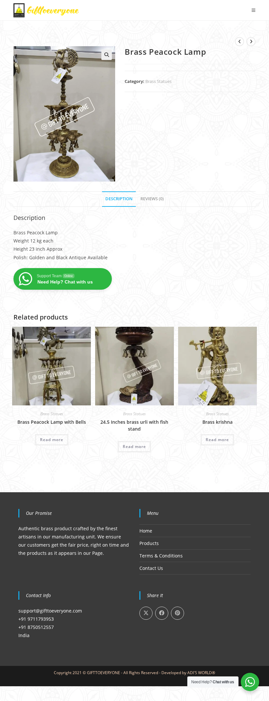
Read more (51, 439)
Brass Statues (158, 81)
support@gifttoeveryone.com (50, 611)
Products (149, 543)
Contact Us (151, 568)
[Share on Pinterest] (177, 613)
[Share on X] (146, 613)
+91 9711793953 (36, 619)
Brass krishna (217, 422)
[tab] (119, 199)
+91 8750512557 (36, 627)
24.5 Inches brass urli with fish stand (134, 425)
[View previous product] (239, 41)
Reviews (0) (152, 199)
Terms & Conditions (161, 556)
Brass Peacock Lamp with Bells (51, 422)
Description (119, 199)
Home (145, 531)
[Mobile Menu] (254, 10)
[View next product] (251, 41)
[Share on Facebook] (161, 613)
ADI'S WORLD (199, 672)
